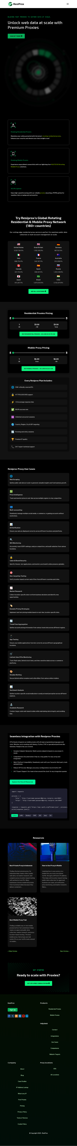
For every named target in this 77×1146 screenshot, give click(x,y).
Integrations (55, 1036)
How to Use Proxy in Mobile (52, 865)
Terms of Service (22, 1118)
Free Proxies (22, 1099)
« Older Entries (12, 951)
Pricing (22, 1106)
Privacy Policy (22, 1112)
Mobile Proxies (54, 1015)
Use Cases (54, 1042)
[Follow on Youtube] (23, 1016)
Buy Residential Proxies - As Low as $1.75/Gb (38, 334)
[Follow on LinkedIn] (20, 1016)
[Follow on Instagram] (16, 1016)
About (22, 1069)
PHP (34, 815)
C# (50, 815)
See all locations (37, 291)
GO (40, 815)
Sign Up (13, 1010)
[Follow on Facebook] (9, 1016)
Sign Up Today (15, 36)
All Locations (55, 1075)
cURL (21, 815)
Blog (22, 1075)
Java (45, 815)
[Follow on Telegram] (27, 1016)
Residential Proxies (55, 1009)
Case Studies (22, 1081)
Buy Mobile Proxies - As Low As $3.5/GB (38, 368)
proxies (42, 193)
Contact (54, 1030)
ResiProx (45, 1133)
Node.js (28, 815)
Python (15, 815)
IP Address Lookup (22, 1087)
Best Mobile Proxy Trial (18, 920)
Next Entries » (64, 951)
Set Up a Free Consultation (37, 983)
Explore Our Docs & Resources (22, 782)
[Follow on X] (12, 1016)
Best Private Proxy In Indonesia (21, 865)
